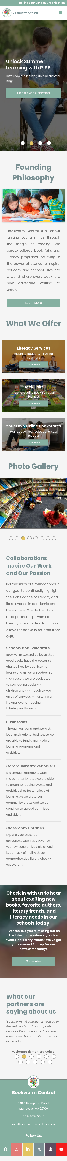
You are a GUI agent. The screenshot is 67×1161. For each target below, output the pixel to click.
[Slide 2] (31, 143)
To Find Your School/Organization (41, 3)
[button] (11, 538)
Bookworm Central (25, 13)
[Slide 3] (40, 143)
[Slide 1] (23, 143)
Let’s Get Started (33, 92)
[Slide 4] (49, 143)
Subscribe (33, 961)
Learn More (33, 303)
